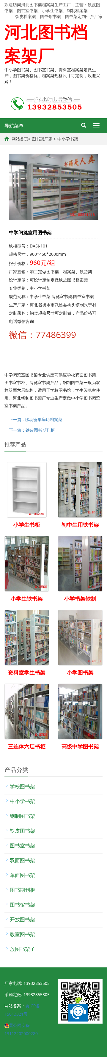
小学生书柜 (26, 524)
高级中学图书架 (80, 746)
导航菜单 (13, 125)
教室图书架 (22, 934)
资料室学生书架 (26, 672)
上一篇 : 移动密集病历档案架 (35, 419)
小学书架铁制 (80, 598)
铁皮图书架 (22, 830)
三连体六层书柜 (26, 746)
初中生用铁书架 (80, 524)
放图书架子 (22, 949)
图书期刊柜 (22, 889)
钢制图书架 (22, 815)
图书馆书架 (22, 904)
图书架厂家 (42, 139)
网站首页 (20, 139)
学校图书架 (22, 786)
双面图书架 (22, 860)
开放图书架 (22, 919)
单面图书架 (22, 875)
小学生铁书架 (27, 598)
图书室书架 (22, 845)
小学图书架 (80, 672)
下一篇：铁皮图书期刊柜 (32, 430)
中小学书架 (67, 139)
